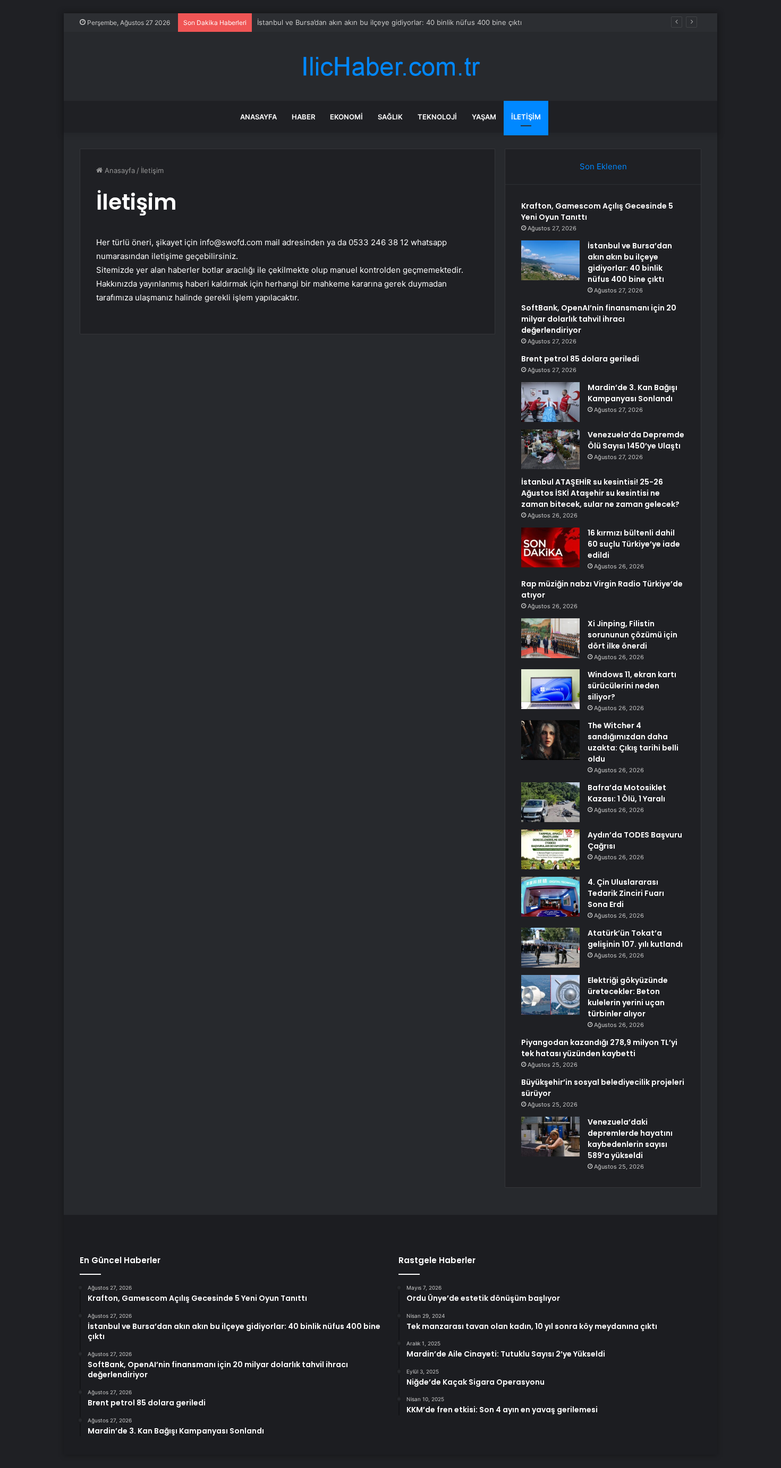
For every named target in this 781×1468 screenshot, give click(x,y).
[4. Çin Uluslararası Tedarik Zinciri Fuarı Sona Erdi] (550, 897)
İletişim (526, 117)
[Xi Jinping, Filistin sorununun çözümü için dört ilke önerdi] (550, 638)
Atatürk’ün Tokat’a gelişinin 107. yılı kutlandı (635, 938)
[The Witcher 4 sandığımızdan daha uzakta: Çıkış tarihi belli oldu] (550, 740)
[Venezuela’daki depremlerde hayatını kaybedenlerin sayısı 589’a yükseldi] (550, 1136)
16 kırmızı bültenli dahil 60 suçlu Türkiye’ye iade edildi (634, 544)
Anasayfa (258, 117)
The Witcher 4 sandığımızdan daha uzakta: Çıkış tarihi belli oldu (633, 742)
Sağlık (390, 117)
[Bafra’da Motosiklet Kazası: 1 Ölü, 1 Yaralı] (550, 802)
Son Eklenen (603, 166)
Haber (303, 117)
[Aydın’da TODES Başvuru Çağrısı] (550, 849)
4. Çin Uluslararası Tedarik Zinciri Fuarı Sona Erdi (626, 893)
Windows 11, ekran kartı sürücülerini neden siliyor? (632, 685)
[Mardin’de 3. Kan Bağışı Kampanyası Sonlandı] (550, 402)
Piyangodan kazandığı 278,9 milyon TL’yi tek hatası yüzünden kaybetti (599, 1048)
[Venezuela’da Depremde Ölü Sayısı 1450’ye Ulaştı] (550, 449)
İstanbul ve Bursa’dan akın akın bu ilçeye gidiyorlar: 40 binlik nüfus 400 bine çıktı (389, 22)
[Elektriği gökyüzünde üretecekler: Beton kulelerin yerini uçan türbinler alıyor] (550, 995)
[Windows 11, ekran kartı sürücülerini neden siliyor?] (550, 689)
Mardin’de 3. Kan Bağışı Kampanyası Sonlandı (632, 393)
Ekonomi (346, 117)
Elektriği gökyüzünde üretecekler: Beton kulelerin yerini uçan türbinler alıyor (628, 997)
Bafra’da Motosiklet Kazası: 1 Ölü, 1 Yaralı (627, 793)
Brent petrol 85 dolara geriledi (580, 358)
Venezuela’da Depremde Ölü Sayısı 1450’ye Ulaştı (636, 440)
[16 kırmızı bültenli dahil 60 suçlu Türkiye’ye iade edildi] (550, 547)
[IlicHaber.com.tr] (390, 67)
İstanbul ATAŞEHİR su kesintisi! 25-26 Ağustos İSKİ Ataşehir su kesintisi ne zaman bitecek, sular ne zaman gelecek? (600, 493)
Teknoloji (437, 117)
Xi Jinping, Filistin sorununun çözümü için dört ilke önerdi (632, 634)
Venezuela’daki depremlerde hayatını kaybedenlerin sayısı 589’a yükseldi (630, 1139)
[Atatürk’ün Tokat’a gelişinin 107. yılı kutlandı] (550, 948)
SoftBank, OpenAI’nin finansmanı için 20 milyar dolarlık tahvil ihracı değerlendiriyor (598, 319)
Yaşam (484, 117)
